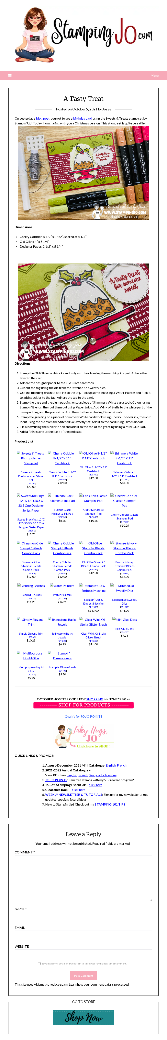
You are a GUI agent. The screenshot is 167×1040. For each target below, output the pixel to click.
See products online (102, 775)
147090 (93, 517)
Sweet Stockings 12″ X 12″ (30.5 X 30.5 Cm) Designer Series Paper (31, 523)
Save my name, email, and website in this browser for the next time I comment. (84, 963)
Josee (106, 109)
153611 (31, 598)
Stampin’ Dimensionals (62, 667)
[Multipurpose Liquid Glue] (31, 658)
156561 (31, 483)
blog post (42, 118)
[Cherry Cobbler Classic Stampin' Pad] (124, 505)
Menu (155, 75)
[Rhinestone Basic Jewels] (62, 624)
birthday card (82, 118)
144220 (62, 641)
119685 (62, 479)
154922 (124, 573)
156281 (31, 530)
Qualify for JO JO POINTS (83, 716)
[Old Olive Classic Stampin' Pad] (93, 500)
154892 (93, 569)
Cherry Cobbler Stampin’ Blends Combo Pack (62, 565)
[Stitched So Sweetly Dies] (124, 590)
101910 (124, 479)
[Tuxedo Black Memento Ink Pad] (62, 500)
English (111, 765)
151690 (124, 607)
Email (21, 927)
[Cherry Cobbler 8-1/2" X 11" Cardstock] (62, 463)
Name (21, 908)
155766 (31, 637)
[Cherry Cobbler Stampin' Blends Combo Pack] (62, 553)
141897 (93, 641)
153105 (31, 573)
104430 (62, 671)
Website (22, 946)
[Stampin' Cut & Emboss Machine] (93, 590)
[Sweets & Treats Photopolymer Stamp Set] (31, 463)
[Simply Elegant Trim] (31, 624)
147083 (124, 522)
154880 (62, 573)
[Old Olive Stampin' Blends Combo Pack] (93, 553)
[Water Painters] (62, 585)
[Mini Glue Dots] (124, 619)
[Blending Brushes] (31, 585)
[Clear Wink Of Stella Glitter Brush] (93, 624)
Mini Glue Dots (124, 628)
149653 (93, 607)
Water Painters (62, 594)
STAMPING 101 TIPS (110, 804)
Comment (25, 852)
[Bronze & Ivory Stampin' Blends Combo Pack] (124, 553)
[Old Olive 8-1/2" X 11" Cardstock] (93, 458)
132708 (62, 517)
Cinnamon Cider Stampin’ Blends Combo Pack (31, 565)
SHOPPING (94, 699)
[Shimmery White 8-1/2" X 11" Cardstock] (124, 463)
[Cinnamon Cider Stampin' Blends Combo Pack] (31, 553)
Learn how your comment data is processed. (99, 984)
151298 (62, 598)
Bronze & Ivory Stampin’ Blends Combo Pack (124, 565)
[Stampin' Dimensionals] (62, 658)
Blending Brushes (31, 594)
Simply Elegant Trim (31, 633)
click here (95, 785)
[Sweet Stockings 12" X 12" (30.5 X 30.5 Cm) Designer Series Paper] (31, 510)
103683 (124, 632)
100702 (93, 474)
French (121, 765)
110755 (31, 674)
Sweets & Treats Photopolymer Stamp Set (31, 476)
